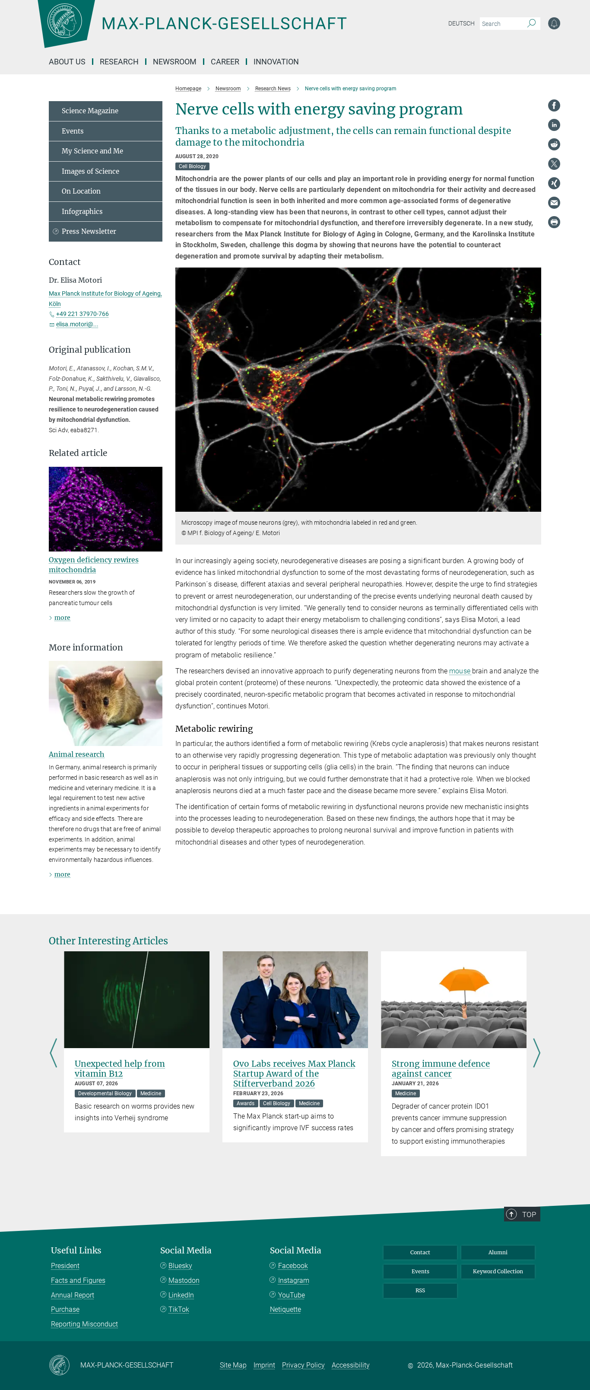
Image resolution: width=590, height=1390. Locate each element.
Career (225, 61)
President (65, 1266)
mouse (460, 671)
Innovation (276, 61)
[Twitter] (554, 163)
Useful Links (76, 1251)
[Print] (554, 222)
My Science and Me (92, 151)
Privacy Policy (303, 1365)
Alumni (498, 1252)
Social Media (186, 1251)
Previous (53, 1053)
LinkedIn (181, 1295)
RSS (420, 1290)
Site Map (233, 1365)
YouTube (291, 1295)
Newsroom (175, 61)
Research (119, 61)
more (62, 618)
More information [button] (86, 648)
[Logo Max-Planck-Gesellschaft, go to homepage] (192, 30)
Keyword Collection (498, 1271)
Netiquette (285, 1309)
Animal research (77, 754)
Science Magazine (90, 111)
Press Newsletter (89, 231)
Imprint (264, 1365)
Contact (420, 1252)
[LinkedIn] (554, 124)
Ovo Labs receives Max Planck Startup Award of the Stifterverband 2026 (294, 1073)
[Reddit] (554, 144)
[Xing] (554, 183)
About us (67, 61)
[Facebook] (554, 105)
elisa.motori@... (77, 324)
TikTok (178, 1309)
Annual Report (72, 1295)
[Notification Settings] (554, 23)
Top (529, 1214)
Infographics (82, 211)
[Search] (531, 24)
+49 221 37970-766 (82, 313)
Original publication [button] (90, 350)
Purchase (65, 1309)
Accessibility (351, 1365)
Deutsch (461, 23)
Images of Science (90, 171)
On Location (81, 191)
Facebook (293, 1266)
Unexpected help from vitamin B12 (120, 1068)
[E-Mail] (554, 202)
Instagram (293, 1280)
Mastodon (184, 1280)
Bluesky (180, 1266)
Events (73, 131)
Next (536, 1053)
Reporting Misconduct (84, 1324)
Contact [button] (65, 262)
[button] (533, 505)
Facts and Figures (78, 1280)
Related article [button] (78, 453)
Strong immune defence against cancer (441, 1068)
